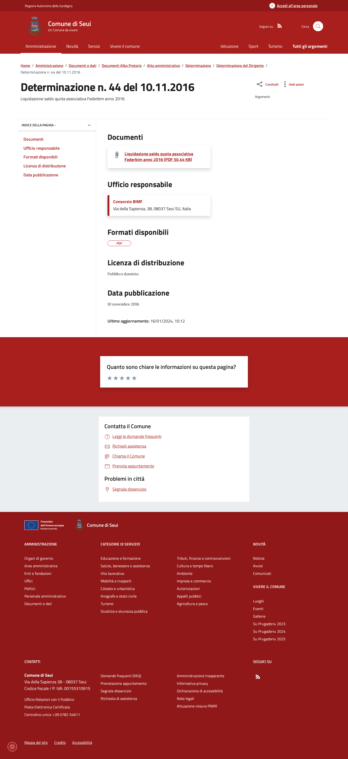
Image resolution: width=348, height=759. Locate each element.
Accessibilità (82, 742)
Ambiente (184, 573)
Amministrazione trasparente (200, 676)
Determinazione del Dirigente (240, 65)
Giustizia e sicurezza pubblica (124, 611)
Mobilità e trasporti (116, 581)
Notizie (258, 558)
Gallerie (259, 616)
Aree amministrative (41, 566)
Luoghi (258, 601)
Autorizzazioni (188, 588)
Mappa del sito (36, 742)
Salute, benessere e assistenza (125, 566)
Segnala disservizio (116, 691)
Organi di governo (38, 558)
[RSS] (277, 26)
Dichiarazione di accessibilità (200, 691)
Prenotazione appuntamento (124, 683)
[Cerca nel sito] (318, 26)
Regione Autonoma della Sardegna (48, 5)
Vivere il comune (269, 586)
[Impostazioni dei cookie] (12, 746)
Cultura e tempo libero (195, 566)
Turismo (275, 46)
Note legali (185, 698)
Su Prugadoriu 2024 (269, 631)
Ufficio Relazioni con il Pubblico (49, 699)
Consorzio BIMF (128, 202)
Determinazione (198, 65)
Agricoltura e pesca (192, 603)
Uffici (28, 581)
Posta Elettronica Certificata (47, 707)
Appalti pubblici (189, 596)
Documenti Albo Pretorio (122, 65)
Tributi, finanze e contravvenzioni (204, 558)
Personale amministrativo (45, 596)
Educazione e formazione (121, 558)
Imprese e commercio (194, 581)
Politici (29, 588)
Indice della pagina (38, 124)
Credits (60, 742)
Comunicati (262, 573)
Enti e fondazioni (37, 573)
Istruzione (229, 46)
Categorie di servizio (120, 544)
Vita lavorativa (112, 573)
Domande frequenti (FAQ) (121, 676)
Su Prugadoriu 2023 (269, 624)
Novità (259, 544)
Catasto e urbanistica (118, 588)
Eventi (258, 608)
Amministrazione (49, 65)
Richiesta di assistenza (119, 698)
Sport (253, 46)
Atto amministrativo (163, 65)
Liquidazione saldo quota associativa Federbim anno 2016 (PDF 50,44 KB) (159, 156)
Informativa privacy (192, 683)
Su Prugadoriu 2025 (269, 639)
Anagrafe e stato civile (119, 596)
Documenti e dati (82, 65)
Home (25, 65)
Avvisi (258, 566)
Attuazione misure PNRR (197, 706)
